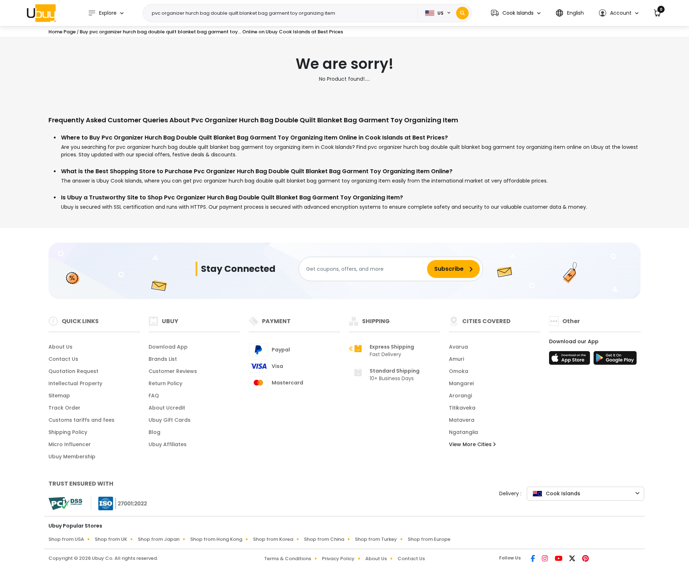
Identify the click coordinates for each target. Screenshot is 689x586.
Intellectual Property (75, 383)
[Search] (462, 13)
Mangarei (461, 383)
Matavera (461, 420)
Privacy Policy (338, 558)
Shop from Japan (158, 539)
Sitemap (59, 395)
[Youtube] (559, 559)
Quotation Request (73, 371)
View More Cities (471, 444)
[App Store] (570, 360)
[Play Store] (615, 360)
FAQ (154, 395)
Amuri (456, 359)
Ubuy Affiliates (168, 444)
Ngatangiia (463, 432)
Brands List (163, 359)
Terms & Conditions (287, 558)
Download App (168, 346)
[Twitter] (572, 559)
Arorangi (460, 395)
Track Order (64, 407)
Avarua (458, 346)
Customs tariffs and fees (81, 420)
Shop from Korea (273, 539)
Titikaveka (462, 407)
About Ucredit (167, 407)
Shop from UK (111, 539)
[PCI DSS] (65, 503)
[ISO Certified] (119, 503)
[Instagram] (545, 559)
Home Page (62, 31)
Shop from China (324, 539)
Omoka (458, 371)
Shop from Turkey (376, 539)
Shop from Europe (429, 539)
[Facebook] (533, 559)
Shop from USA (66, 539)
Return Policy (165, 383)
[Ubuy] (41, 13)
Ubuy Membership (71, 456)
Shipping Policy (67, 432)
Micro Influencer (69, 444)
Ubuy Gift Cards (170, 420)
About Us (60, 346)
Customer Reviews (173, 371)
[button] (516, 13)
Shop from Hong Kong (216, 539)
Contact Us (63, 359)
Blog (154, 432)
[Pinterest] (585, 559)
